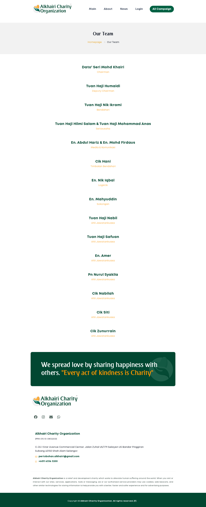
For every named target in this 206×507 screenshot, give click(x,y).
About (108, 9)
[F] (135, 501)
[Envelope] (51, 416)
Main (92, 9)
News (124, 9)
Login (139, 9)
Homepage (95, 42)
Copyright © (101, 501)
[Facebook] (35, 416)
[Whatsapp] (58, 416)
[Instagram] (43, 416)
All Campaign (161, 9)
